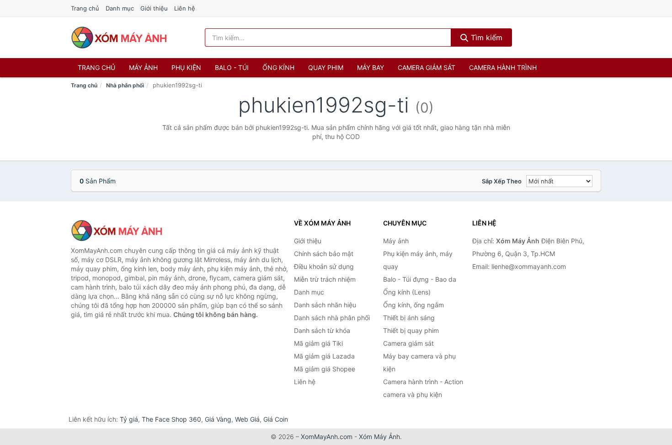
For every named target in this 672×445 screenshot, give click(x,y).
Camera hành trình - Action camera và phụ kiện (423, 388)
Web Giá (247, 419)
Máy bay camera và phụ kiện (419, 362)
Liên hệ (184, 8)
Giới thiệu (154, 8)
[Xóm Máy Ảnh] (116, 230)
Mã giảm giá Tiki (318, 343)
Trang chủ (85, 8)
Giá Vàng (218, 419)
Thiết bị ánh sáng (409, 318)
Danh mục (120, 8)
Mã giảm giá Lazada (324, 356)
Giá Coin (275, 419)
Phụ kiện (186, 67)
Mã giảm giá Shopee (324, 369)
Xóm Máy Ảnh (379, 436)
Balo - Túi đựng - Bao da (419, 279)
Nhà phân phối (125, 85)
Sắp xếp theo (502, 181)
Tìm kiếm (485, 37)
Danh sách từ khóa (322, 330)
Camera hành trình (503, 67)
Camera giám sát (426, 67)
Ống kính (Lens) (407, 292)
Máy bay (370, 67)
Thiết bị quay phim (411, 330)
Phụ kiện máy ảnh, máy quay (418, 260)
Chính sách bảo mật (323, 253)
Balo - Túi (232, 67)
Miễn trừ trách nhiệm (325, 279)
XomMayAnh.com (326, 436)
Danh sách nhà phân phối (332, 318)
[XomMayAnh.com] (119, 37)
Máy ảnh (143, 67)
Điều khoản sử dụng (324, 266)
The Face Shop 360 (171, 419)
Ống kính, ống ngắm (413, 305)
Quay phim (325, 67)
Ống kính (278, 67)
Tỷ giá (129, 419)
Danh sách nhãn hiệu (325, 305)
